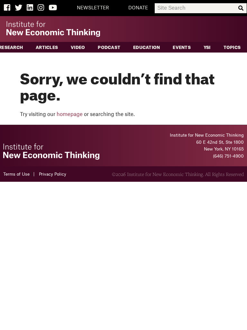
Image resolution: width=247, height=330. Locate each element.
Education (146, 47)
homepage (70, 114)
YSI (207, 47)
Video (78, 47)
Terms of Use (16, 174)
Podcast (109, 47)
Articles (47, 47)
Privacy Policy (52, 174)
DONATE (138, 8)
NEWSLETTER (93, 8)
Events (182, 47)
